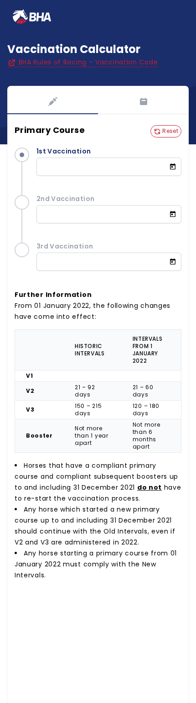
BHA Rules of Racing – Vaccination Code (87, 62)
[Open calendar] (175, 166)
